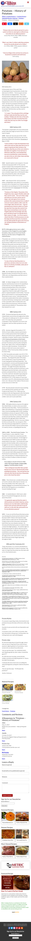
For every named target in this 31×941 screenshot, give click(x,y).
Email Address (5, 801)
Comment (5, 783)
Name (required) (7, 764)
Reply (3, 730)
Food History (5, 711)
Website (4, 777)
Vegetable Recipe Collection (9, 18)
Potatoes (21, 18)
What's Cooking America (9, 16)
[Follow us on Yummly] (22, 928)
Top (29, 938)
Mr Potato (5, 752)
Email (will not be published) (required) (13, 770)
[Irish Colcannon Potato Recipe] (7, 698)
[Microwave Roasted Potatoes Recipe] (7, 687)
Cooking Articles (21, 16)
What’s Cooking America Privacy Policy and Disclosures (15, 925)
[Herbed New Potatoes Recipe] (20, 687)
